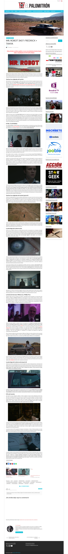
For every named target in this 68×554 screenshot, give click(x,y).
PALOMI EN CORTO (22, 11)
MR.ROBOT (8, 483)
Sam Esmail (26, 483)
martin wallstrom (38, 482)
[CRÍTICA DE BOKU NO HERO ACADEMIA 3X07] (11, 472)
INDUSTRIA (7, 11)
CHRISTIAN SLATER (35, 480)
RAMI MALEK (21, 483)
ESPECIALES (53, 11)
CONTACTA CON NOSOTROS (37, 11)
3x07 (11, 480)
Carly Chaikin (28, 480)
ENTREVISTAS (29, 11)
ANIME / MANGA (46, 11)
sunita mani (31, 483)
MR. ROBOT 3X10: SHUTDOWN (23, 475)
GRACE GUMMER (26, 482)
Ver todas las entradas (19, 532)
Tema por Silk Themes (16, 552)
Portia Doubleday (14, 483)
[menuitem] (8, 11)
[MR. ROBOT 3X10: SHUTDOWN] (24, 472)
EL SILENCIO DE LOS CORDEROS (12, 482)
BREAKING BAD (21, 480)
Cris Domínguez (9, 47)
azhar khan (15, 480)
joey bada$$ (32, 482)
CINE (12, 11)
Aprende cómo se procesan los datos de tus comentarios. (29, 519)
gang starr (20, 482)
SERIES (16, 11)
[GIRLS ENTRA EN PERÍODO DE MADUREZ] (36, 472)
